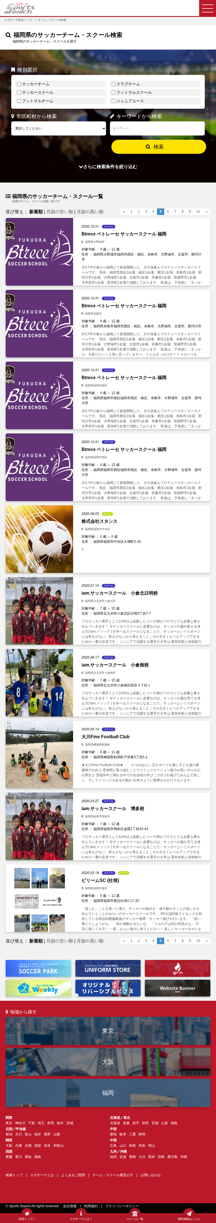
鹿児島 (172, 1157)
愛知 (113, 1134)
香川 (18, 1157)
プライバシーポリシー (122, 1206)
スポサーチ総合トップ (18, 19)
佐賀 (123, 1157)
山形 (164, 1123)
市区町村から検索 (36, 116)
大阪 (108, 1062)
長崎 (132, 1157)
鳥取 (142, 1146)
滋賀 (37, 1146)
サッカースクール (37, 92)
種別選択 (27, 70)
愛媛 (9, 1157)
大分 (142, 1157)
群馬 (50, 1123)
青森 (126, 1123)
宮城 (155, 1123)
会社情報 (69, 1206)
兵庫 (18, 1146)
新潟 (9, 1134)
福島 (174, 1123)
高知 (28, 1157)
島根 (132, 1146)
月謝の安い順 (59, 211)
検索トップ (14, 1175)
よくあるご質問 (73, 1175)
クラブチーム (128, 84)
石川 (18, 1134)
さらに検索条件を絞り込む (110, 166)
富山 (28, 1134)
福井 (37, 1134)
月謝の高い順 (90, 211)
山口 (123, 1146)
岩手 (135, 1123)
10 (198, 212)
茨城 (69, 1123)
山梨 (56, 1134)
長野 (47, 1134)
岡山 (151, 1146)
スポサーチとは (42, 1175)
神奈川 (20, 1123)
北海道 (115, 1123)
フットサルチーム (37, 101)
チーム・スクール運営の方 (113, 1175)
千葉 (31, 1123)
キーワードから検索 (139, 116)
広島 (113, 1146)
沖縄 (183, 1157)
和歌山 (58, 1146)
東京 (108, 1031)
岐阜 (123, 1134)
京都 (28, 1146)
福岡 (108, 1092)
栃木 (60, 1123)
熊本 (151, 1157)
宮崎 (161, 1157)
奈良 (47, 1146)
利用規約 (91, 1206)
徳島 (37, 1157)
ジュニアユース (130, 101)
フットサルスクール (134, 92)
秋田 (145, 1123)
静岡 (142, 1134)
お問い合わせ (151, 1175)
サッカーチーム (36, 84)
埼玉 (41, 1123)
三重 (132, 1134)
